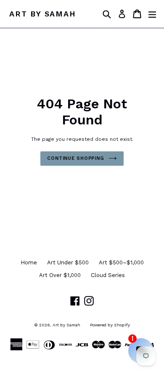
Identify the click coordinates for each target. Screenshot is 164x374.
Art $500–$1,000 (121, 262)
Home (29, 262)
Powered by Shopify (110, 325)
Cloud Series (108, 275)
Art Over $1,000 (60, 275)
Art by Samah (42, 13)
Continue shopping (75, 158)
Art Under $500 (68, 262)
